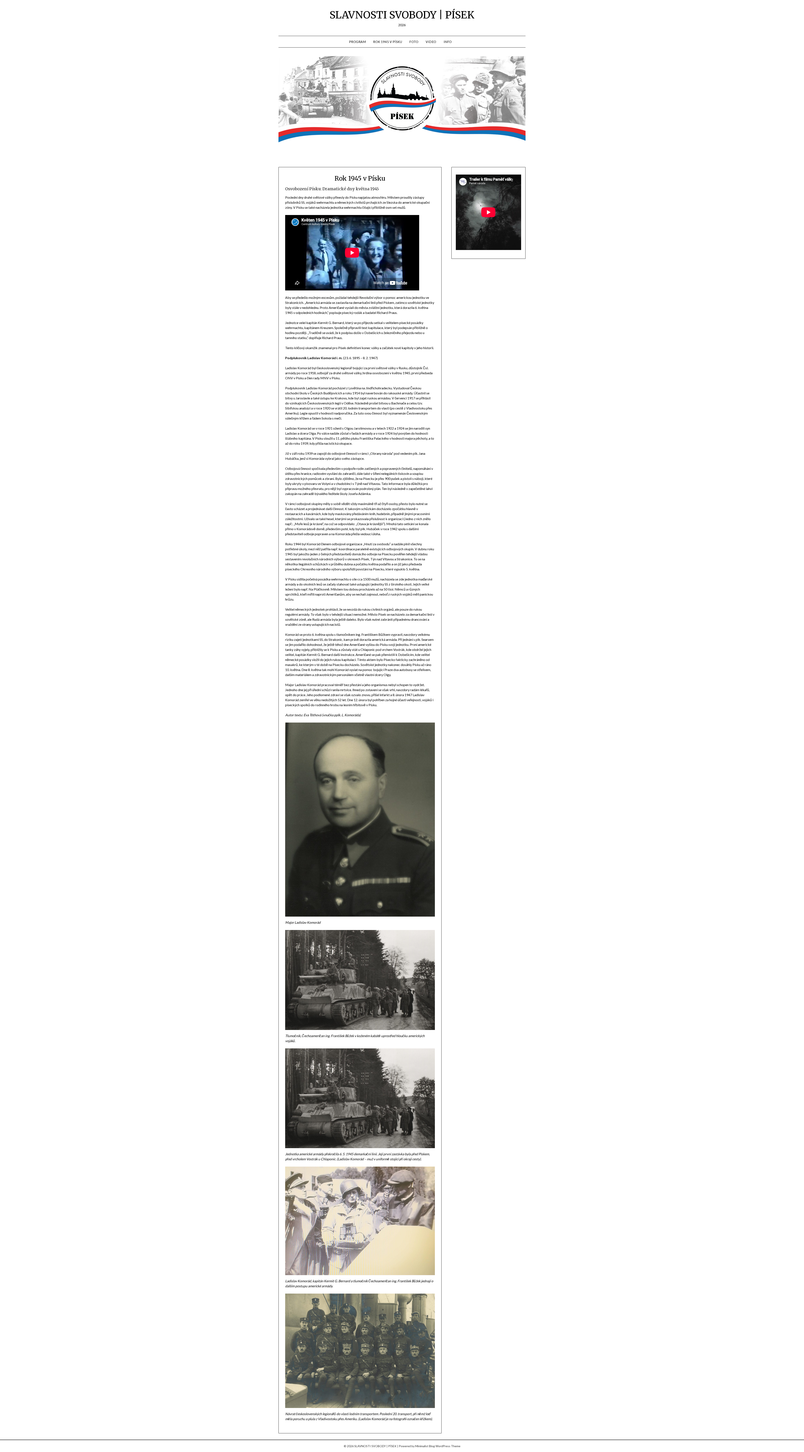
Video (431, 42)
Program (357, 42)
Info (448, 42)
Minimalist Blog (425, 1446)
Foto (413, 42)
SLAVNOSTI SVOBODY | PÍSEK (402, 15)
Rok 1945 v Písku (387, 42)
